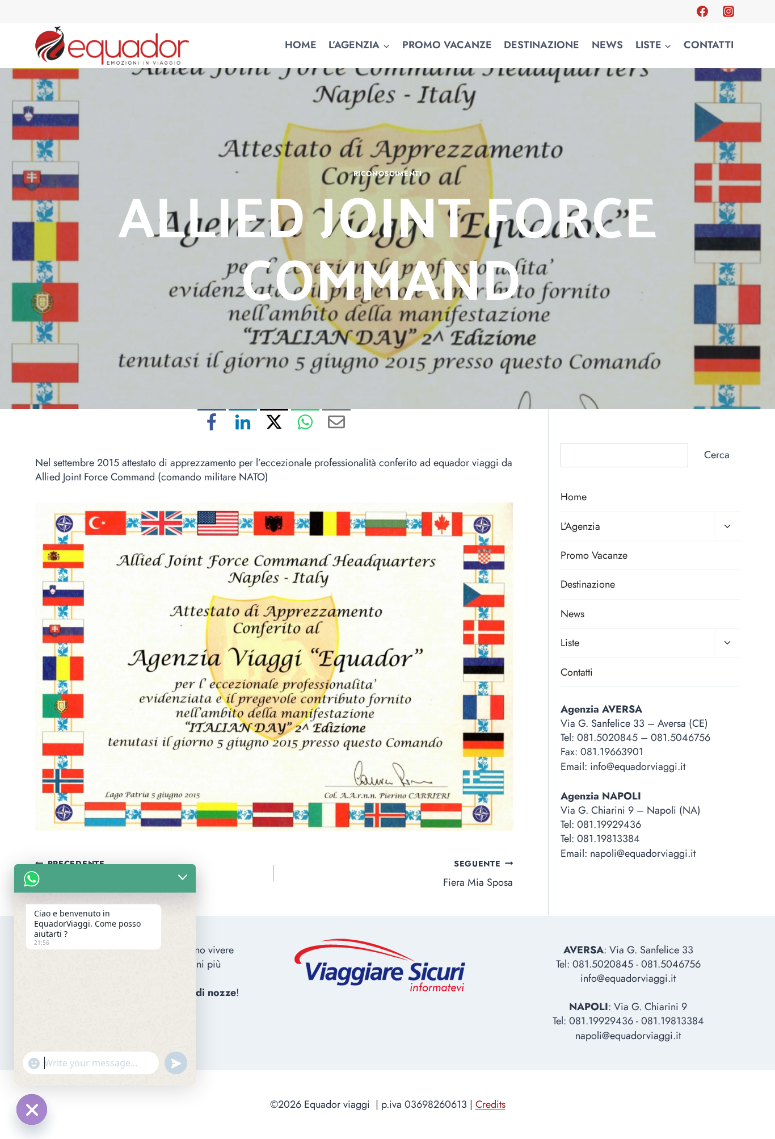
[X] (274, 423)
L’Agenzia (580, 526)
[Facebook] (702, 11)
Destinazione (541, 44)
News (607, 44)
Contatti (709, 44)
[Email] (336, 423)
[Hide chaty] (31, 1109)
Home (301, 44)
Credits (490, 1104)
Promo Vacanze (447, 44)
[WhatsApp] (305, 423)
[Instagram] (728, 11)
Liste (570, 642)
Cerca (717, 454)
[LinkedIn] (243, 423)
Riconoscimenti (387, 174)
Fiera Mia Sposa (478, 874)
